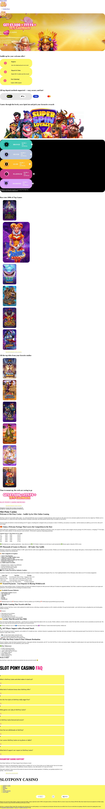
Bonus (4, 787)
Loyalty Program (6, 790)
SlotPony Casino (6, 785)
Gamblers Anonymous (23, 807)
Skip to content (3, 0)
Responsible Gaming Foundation (7, 807)
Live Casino (5, 792)
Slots (4, 789)
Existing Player (6, 9)
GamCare (16, 807)
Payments (5, 788)
